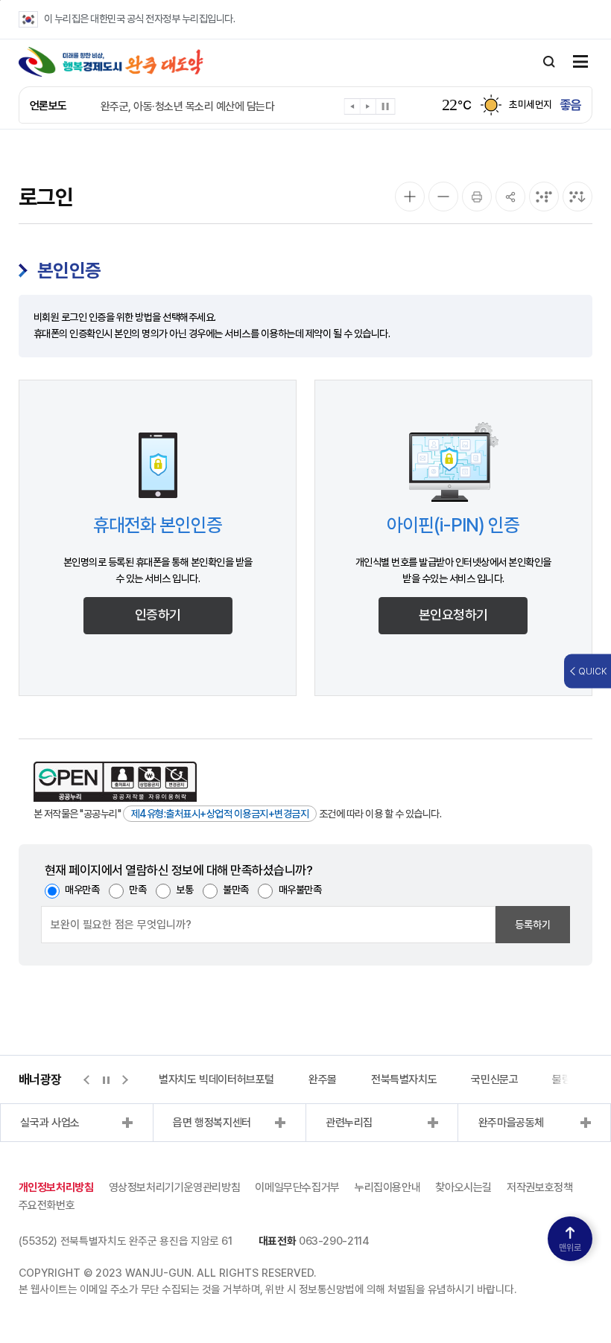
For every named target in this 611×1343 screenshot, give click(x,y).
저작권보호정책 (539, 1187)
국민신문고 (494, 1079)
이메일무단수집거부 (297, 1187)
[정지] (385, 106)
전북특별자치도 (404, 1079)
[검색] (549, 61)
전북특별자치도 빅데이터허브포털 (202, 1079)
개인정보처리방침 (56, 1187)
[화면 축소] (443, 196)
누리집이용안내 (387, 1187)
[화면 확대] (410, 196)
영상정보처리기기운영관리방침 (175, 1187)
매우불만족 (300, 890)
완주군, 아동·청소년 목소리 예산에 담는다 (188, 106)
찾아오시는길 (463, 1187)
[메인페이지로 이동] (111, 62)
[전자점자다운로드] (577, 196)
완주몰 (322, 1079)
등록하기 (533, 925)
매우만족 (82, 890)
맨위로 (570, 1247)
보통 (184, 890)
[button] (353, 109)
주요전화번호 (47, 1205)
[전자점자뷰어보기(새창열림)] (544, 196)
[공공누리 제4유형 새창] (115, 782)
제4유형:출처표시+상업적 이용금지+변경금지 (220, 814)
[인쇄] (477, 196)
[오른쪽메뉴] (580, 62)
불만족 (236, 890)
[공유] (510, 196)
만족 (137, 890)
